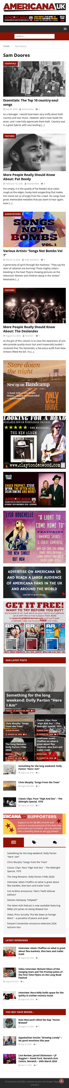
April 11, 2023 (26, 1065)
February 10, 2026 (14, 183)
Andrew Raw (28, 109)
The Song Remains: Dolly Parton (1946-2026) (16, 747)
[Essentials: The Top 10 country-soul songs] (34, 79)
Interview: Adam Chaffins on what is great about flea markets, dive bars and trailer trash (49, 744)
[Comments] (54, 842)
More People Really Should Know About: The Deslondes (29, 329)
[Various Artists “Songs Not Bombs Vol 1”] (34, 229)
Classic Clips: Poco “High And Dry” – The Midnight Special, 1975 (49, 723)
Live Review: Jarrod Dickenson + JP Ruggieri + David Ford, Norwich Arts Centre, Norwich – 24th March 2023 (38, 1058)
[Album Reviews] (9, 1023)
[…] (43, 125)
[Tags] (34, 842)
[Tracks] (9, 1041)
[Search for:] (34, 36)
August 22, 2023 (13, 335)
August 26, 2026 (11, 981)
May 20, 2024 (26, 1044)
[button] (64, 28)
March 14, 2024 (13, 259)
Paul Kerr (29, 335)
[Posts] (13, 842)
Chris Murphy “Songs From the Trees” (17, 725)
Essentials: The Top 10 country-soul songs (30, 102)
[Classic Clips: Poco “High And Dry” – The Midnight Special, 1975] (9, 802)
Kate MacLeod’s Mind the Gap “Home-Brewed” (39, 1021)
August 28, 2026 (23, 711)
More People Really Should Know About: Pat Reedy (29, 177)
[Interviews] (9, 951)
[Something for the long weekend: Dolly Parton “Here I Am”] (34, 690)
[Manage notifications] (61, 1080)
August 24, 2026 (27, 999)
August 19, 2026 (27, 1026)
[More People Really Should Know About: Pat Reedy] (34, 152)
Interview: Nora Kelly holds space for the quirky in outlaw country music (41, 994)
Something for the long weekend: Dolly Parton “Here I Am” (34, 700)
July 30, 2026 (11, 109)
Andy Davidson (31, 259)
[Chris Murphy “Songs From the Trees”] (9, 786)
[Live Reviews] (9, 1059)
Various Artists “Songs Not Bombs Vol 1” (32, 253)
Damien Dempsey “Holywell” (22, 900)
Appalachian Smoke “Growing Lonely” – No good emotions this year (40, 1039)
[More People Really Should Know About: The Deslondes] (34, 305)
